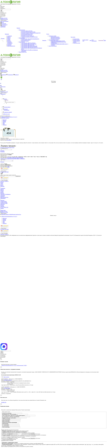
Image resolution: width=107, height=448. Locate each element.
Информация (2, 198)
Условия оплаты (3, 201)
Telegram (4, 120)
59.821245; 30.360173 (4, 181)
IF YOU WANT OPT (4, 207)
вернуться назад (3, 140)
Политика (2, 206)
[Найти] (1, 10)
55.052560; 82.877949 (4, 171)
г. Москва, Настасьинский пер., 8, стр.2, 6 (9, 116)
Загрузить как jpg (26, 433)
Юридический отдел (4, 197)
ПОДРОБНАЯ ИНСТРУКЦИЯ (7, 440)
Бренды (1, 185)
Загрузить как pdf (4, 433)
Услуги (1, 184)
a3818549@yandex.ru (5, 117)
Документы (2, 195)
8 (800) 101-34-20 (4, 18)
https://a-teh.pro (6, 376)
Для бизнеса (6, 21)
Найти (2, 352)
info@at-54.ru (2, 26)
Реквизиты (2, 196)
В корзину (2, 150)
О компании (2, 188)
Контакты (2, 193)
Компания (2, 186)
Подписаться (18, 176)
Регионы (2, 205)
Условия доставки (3, 202)
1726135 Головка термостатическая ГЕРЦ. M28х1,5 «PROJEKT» (12, 158)
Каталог (2, 182)
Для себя (2, 21)
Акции (1, 183)
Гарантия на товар (3, 203)
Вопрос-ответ (3, 210)
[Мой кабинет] (0, 73)
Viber (4, 122)
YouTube (4, 121)
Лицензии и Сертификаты (5, 194)
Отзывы (2, 191)
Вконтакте (5, 119)
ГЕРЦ (8, 166)
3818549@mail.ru (12, 214)
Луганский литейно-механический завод (15, 157)
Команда (2, 190)
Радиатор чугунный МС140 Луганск (7, 147)
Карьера (2, 192)
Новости (2, 189)
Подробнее (2, 151)
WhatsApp (4, 124)
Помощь (2, 208)
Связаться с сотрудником (6, 393)
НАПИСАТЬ (3, 402)
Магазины (2, 200)
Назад (7, 99)
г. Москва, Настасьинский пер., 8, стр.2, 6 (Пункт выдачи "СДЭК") (14, 365)
